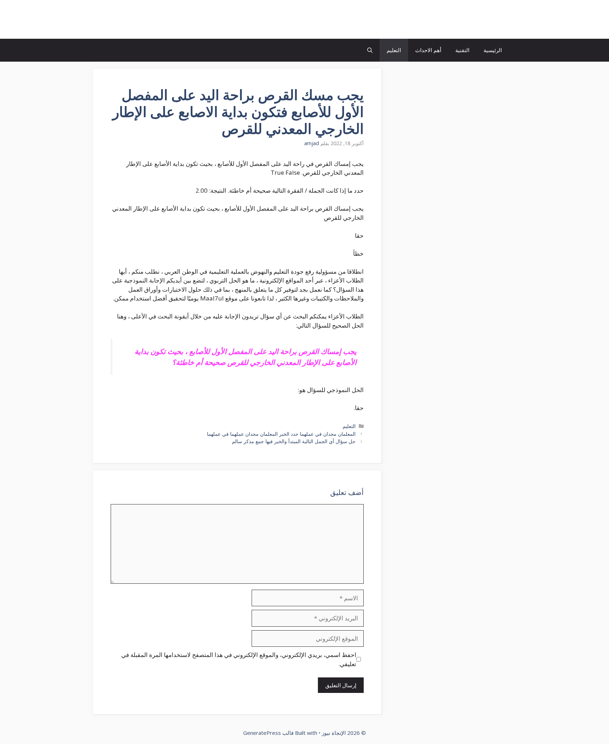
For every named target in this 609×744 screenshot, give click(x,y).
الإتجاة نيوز (482, 19)
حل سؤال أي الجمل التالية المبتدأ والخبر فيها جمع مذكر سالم (294, 441)
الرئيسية (493, 50)
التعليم (394, 50)
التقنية (462, 50)
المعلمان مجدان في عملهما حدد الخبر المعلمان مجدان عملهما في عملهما (281, 433)
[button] (370, 50)
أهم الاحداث (428, 50)
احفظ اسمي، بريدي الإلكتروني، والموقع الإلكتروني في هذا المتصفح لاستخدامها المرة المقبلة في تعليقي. (238, 659)
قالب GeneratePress (268, 732)
